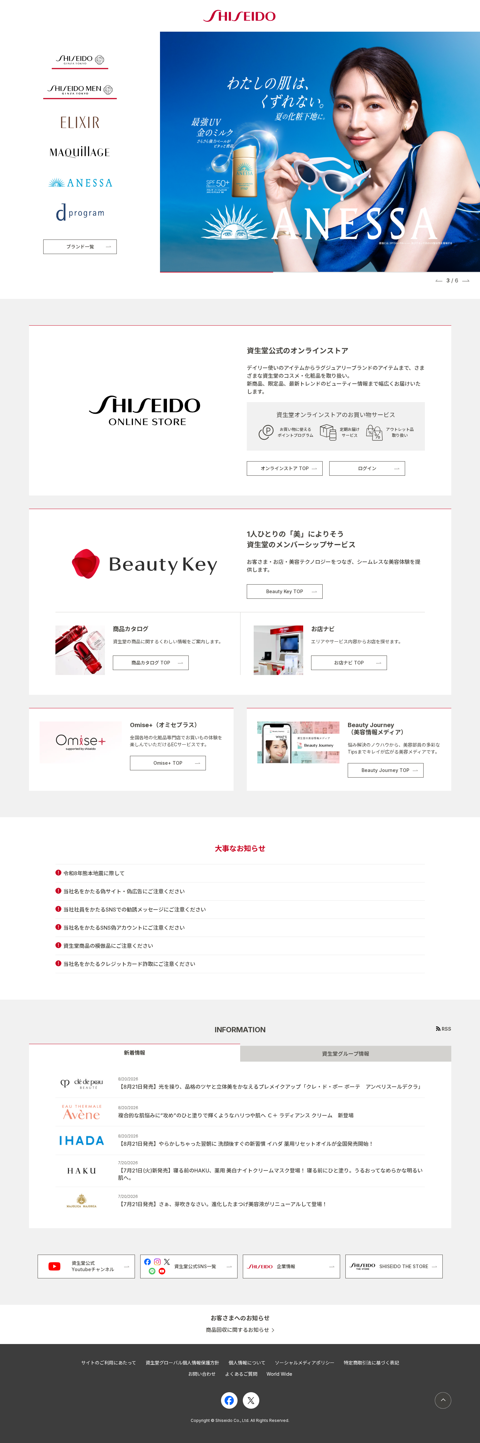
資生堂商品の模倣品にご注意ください (108, 946)
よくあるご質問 (241, 1374)
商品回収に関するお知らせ (237, 1330)
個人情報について (247, 1362)
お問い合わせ (202, 1374)
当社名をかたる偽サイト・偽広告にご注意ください (124, 891)
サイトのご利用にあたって (108, 1362)
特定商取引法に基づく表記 (371, 1362)
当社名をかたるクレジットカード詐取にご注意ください (129, 964)
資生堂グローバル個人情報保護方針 (182, 1362)
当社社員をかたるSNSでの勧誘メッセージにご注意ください (134, 909)
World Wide (279, 1374)
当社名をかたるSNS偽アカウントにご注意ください (124, 927)
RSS (446, 1029)
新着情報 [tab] (134, 1052)
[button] (439, 280)
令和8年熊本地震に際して (94, 873)
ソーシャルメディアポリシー (305, 1362)
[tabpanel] (240, 1145)
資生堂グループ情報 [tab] (345, 1053)
